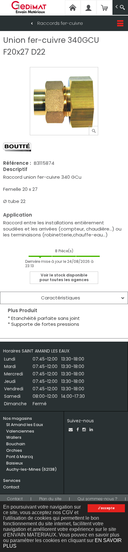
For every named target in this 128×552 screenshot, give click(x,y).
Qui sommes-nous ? (97, 499)
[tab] (64, 298)
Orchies (14, 450)
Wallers (13, 437)
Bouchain (15, 444)
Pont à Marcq (19, 457)
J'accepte (106, 508)
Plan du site (50, 499)
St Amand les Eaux (24, 425)
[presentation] (64, 298)
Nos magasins (17, 418)
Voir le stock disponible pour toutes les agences (64, 277)
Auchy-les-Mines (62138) (31, 469)
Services (12, 480)
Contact (11, 487)
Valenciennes (20, 431)
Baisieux (14, 463)
